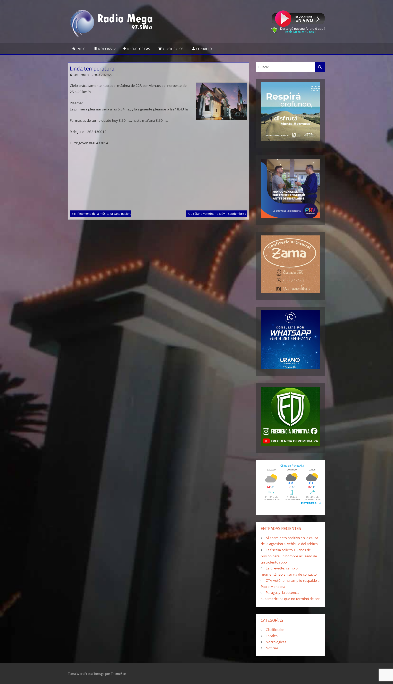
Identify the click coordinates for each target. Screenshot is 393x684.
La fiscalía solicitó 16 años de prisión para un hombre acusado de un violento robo (289, 556)
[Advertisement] (158, 180)
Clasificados (275, 629)
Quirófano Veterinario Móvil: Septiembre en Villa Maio (225, 213)
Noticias (272, 648)
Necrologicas (276, 642)
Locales (272, 635)
